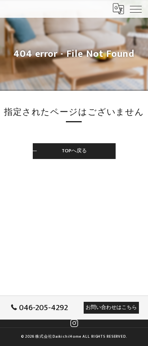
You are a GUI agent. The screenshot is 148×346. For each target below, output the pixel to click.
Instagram (74, 323)
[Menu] (135, 8)
